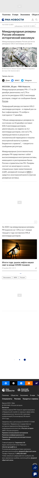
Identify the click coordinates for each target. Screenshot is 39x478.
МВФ (29, 172)
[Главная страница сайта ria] (12, 20)
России (5, 101)
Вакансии (5, 407)
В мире (32, 395)
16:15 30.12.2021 (8, 24)
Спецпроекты (7, 399)
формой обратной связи (27, 451)
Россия (22, 277)
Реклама (17, 399)
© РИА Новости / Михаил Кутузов (11, 68)
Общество (14, 395)
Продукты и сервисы (30, 399)
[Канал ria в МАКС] (6, 383)
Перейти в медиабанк (28, 68)
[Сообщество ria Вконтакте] (21, 383)
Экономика (7, 277)
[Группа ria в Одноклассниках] (29, 383)
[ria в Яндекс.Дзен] (13, 383)
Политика (5, 395)
